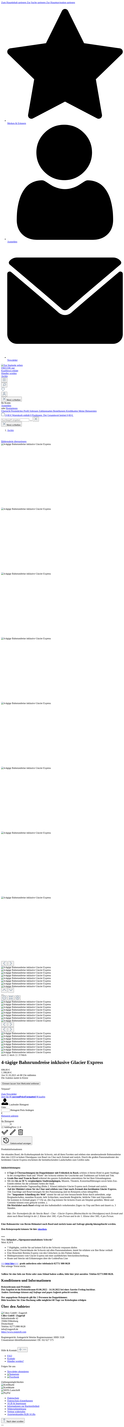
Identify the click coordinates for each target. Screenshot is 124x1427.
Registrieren (12, 408)
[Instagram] (13, 1374)
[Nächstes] (11, 963)
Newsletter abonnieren (18, 1371)
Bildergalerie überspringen (13, 441)
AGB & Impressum (16, 1403)
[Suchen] (4, 384)
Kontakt (11, 1358)
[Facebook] (13, 1377)
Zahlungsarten (46, 411)
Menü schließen (14, 400)
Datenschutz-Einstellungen (20, 1400)
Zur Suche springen (36, 2)
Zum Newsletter (9, 1094)
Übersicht (6, 411)
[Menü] (4, 380)
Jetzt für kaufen (23, 1096)
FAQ (9, 1356)
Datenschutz (13, 1398)
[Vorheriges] (4, 963)
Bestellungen (59, 411)
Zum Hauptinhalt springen (14, 2)
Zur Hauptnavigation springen (60, 2)
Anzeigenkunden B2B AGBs (21, 1414)
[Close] (2, 994)
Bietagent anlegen (9, 1116)
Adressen (34, 411)
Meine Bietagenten (88, 411)
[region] (62, 748)
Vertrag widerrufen (16, 1411)
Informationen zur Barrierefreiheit (23, 1406)
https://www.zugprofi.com (13, 1332)
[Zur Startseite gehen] (12, 365)
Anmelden (6, 405)
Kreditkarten (72, 411)
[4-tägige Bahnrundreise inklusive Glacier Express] (26, 444)
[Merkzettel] (3, 390)
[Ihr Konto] (4, 394)
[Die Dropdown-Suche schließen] (36, 419)
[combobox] (15, 420)
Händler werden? (15, 1361)
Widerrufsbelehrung (16, 1409)
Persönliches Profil (20, 411)
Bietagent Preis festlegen (22, 1110)
